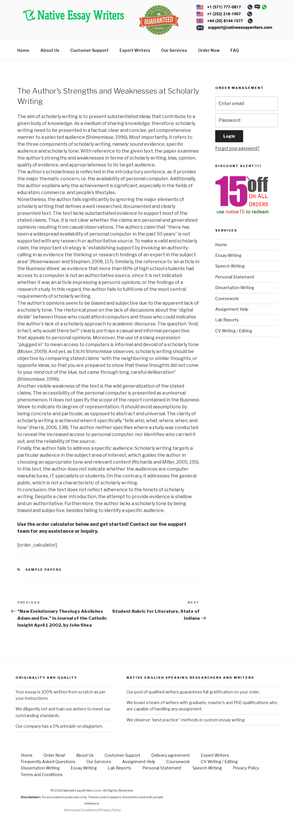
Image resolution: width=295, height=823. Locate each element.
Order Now (209, 50)
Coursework (227, 298)
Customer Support (89, 50)
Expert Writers (135, 50)
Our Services (174, 50)
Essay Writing (228, 255)
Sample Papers (43, 570)
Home (23, 50)
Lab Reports (227, 319)
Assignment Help (231, 309)
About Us (49, 50)
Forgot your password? (237, 148)
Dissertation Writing (234, 287)
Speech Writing (230, 265)
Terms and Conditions (42, 774)
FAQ (234, 50)
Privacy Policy (246, 767)
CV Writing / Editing (233, 330)
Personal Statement (234, 276)
